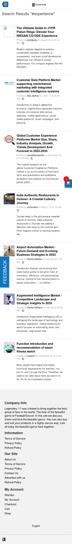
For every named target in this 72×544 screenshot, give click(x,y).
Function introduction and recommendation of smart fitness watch (35, 347)
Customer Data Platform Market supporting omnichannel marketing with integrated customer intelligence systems (38, 85)
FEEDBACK (4, 272)
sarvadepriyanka (35, 155)
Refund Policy (13, 447)
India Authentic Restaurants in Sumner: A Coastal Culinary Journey (38, 199)
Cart (7, 509)
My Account (12, 499)
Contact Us (11, 473)
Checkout (10, 504)
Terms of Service (15, 438)
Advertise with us (15, 477)
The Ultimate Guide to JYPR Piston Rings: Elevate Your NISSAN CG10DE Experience (37, 31)
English (36, 526)
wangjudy (32, 39)
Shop (8, 513)
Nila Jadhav (33, 95)
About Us (10, 459)
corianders (32, 207)
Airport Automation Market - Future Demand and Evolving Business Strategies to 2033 (37, 251)
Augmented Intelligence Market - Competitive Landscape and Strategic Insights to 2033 (39, 299)
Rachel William (34, 258)
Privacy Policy (13, 443)
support (31, 355)
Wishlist (9, 495)
